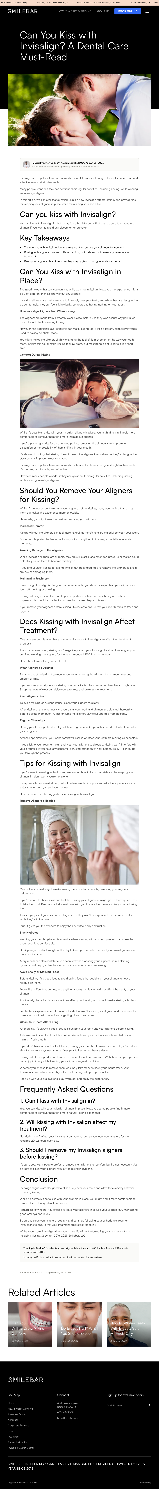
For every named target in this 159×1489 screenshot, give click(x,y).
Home (11, 1403)
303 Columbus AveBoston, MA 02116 (67, 1404)
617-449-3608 (65, 1412)
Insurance (13, 1436)
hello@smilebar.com (68, 1417)
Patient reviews (94, 1257)
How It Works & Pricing (20, 1408)
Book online (127, 11)
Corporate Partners (18, 1425)
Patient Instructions (18, 1442)
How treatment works (72, 1257)
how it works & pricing (74, 11)
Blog (10, 1431)
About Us (13, 1419)
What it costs (53, 1257)
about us (102, 11)
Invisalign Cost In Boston (21, 1447)
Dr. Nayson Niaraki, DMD (70, 162)
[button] (147, 11)
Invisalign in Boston (33, 1257)
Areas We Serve (16, 1414)
